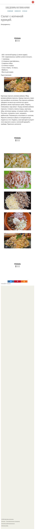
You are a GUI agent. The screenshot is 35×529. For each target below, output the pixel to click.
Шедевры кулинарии (18, 7)
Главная (10, 11)
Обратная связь (4, 525)
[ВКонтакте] (11, 281)
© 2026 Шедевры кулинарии (7, 519)
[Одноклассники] (24, 281)
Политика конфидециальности (8, 523)
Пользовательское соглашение (13, 521)
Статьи (24, 11)
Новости (18, 11)
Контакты (3, 521)
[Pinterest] (17, 281)
